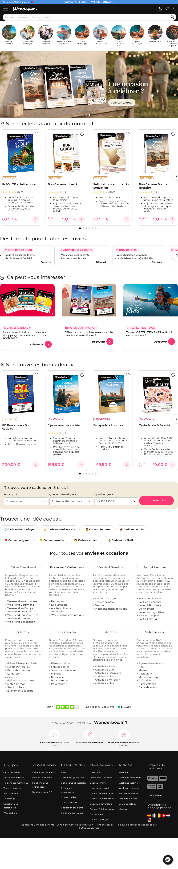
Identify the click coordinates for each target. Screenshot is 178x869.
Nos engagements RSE (15, 783)
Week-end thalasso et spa (111, 608)
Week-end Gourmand (20, 604)
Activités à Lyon (105, 669)
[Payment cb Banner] (163, 780)
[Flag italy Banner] (154, 816)
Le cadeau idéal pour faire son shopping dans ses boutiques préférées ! (25, 335)
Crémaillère (146, 680)
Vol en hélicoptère (150, 605)
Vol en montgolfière (151, 612)
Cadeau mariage (99, 819)
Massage (123, 809)
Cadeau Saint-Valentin (102, 809)
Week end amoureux (130, 777)
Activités (110, 631)
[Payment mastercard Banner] (160, 788)
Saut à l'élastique (149, 619)
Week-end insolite (18, 618)
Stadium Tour (15, 687)
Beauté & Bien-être (110, 567)
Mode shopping (148, 676)
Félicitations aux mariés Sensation (111, 186)
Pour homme (59, 680)
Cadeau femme (98, 783)
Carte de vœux (148, 687)
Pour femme (59, 683)
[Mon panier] (175, 8)
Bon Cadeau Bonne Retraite (153, 186)
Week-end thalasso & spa (22, 615)
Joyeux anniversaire (63, 670)
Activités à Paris (105, 666)
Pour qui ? (10, 494)
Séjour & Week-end (23, 567)
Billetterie (23, 631)
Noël (141, 666)
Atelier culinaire (61, 608)
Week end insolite (128, 783)
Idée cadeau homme (101, 777)
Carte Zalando (147, 683)
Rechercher (159, 500)
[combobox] (26, 501)
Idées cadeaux (67, 631)
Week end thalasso (129, 788)
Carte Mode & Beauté (154, 425)
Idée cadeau (96, 772)
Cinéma (12, 676)
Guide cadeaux (69, 802)
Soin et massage (105, 598)
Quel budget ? (104, 494)
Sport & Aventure (154, 567)
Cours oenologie (128, 804)
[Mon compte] (160, 8)
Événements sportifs (20, 690)
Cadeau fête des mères (102, 798)
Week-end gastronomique (67, 615)
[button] (86, 115)
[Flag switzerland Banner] (164, 816)
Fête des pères (60, 666)
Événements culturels (21, 680)
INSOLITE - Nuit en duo (19, 184)
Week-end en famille (20, 611)
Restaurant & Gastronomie (67, 567)
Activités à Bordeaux (108, 672)
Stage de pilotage (150, 598)
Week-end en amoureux (22, 601)
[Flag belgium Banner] (159, 816)
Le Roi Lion (14, 673)
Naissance (57, 676)
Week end (124, 772)
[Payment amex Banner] (151, 788)
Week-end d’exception (21, 621)
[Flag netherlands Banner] (168, 816)
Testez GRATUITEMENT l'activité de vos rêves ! (149, 334)
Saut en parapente (150, 615)
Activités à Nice (104, 683)
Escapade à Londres (108, 425)
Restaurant (58, 601)
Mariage (56, 673)
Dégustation (59, 604)
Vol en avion (146, 608)
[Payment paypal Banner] (152, 780)
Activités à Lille (104, 676)
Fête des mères (60, 663)
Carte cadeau (97, 814)
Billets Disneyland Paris (22, 663)
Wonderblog (10, 813)
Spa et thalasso (104, 601)
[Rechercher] (172, 17)
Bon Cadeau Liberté (62, 184)
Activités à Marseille (107, 679)
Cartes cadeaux (155, 631)
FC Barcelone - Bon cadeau (16, 427)
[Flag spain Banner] (149, 816)
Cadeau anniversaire (101, 804)
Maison (143, 670)
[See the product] (35, 219)
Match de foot (16, 683)
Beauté (99, 605)
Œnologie (57, 611)
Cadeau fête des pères (102, 793)
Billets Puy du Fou (18, 666)
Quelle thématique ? (62, 494)
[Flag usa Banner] (149, 820)
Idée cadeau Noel (99, 788)
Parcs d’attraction (18, 670)
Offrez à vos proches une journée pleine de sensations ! (89, 334)
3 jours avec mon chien (65, 425)
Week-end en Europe (20, 608)
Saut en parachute (150, 601)
